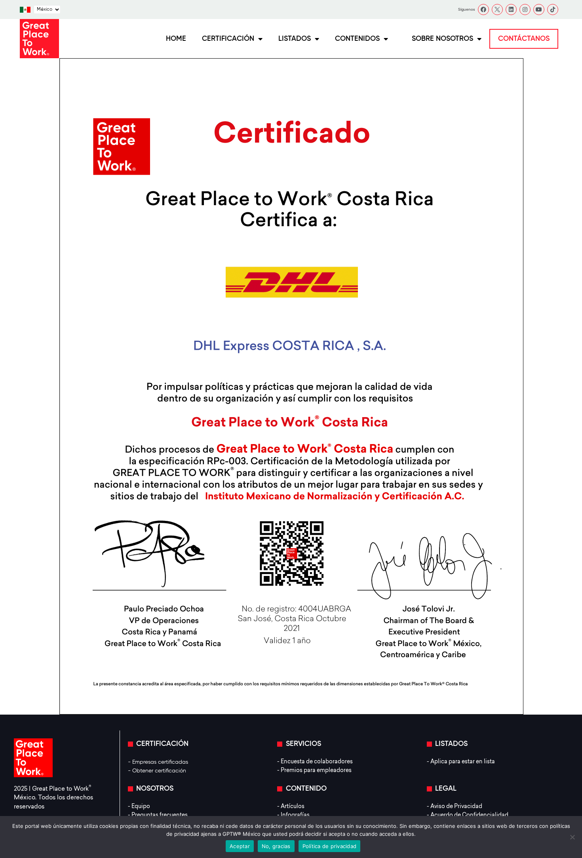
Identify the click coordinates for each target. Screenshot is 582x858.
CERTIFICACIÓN (228, 38)
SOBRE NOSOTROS (442, 38)
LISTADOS (294, 38)
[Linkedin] (511, 9)
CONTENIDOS (357, 38)
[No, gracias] (572, 837)
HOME (176, 38)
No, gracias (276, 846)
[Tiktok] (552, 9)
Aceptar (240, 846)
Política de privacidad (329, 846)
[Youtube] (538, 9)
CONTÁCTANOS (524, 38)
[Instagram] (525, 9)
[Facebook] (483, 9)
